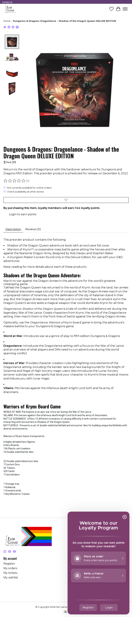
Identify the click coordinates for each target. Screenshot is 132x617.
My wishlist (10, 577)
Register (9, 563)
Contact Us (7, 2)
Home (6, 21)
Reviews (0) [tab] (33, 229)
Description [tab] (13, 229)
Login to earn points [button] (22, 214)
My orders (10, 568)
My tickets (10, 572)
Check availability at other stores (25, 191)
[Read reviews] (14, 181)
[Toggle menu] (125, 8)
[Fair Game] (9, 9)
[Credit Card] (65, 612)
